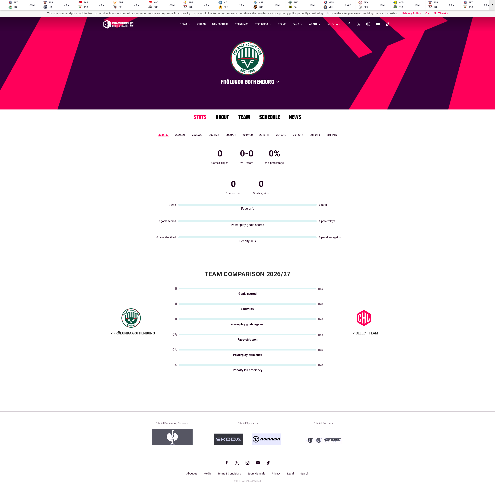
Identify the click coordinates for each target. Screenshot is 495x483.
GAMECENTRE (220, 24)
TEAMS (282, 24)
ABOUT (313, 24)
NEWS (184, 24)
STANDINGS (241, 24)
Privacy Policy (411, 13)
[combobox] (132, 333)
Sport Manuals (256, 473)
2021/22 (214, 134)
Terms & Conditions (229, 473)
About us (191, 473)
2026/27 (163, 134)
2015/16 (315, 134)
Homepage (118, 24)
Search (304, 473)
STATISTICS (262, 24)
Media (207, 473)
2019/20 (247, 134)
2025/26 (180, 134)
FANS (296, 24)
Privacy (276, 473)
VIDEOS (201, 24)
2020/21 (231, 134)
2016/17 (298, 134)
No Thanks (441, 13)
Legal (290, 473)
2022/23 (197, 134)
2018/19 (264, 134)
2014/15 (332, 134)
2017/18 (281, 134)
